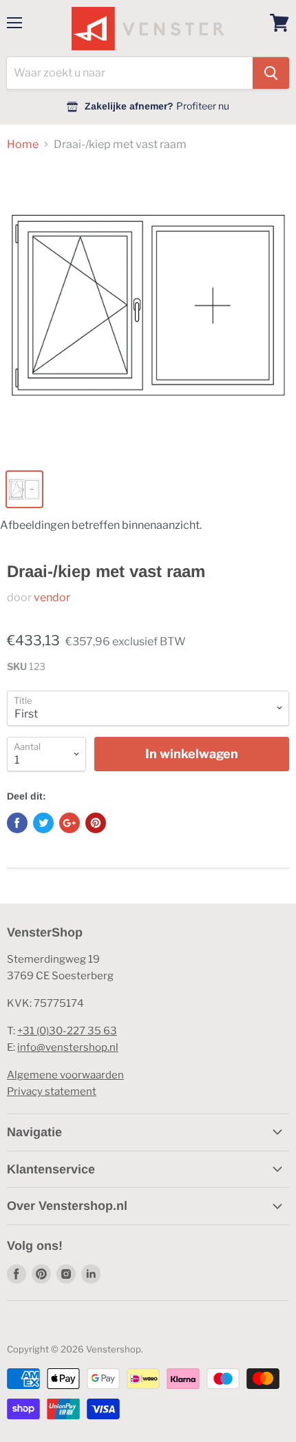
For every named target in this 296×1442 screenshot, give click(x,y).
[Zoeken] (271, 73)
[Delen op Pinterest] (95, 823)
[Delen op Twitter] (43, 823)
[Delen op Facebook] (17, 823)
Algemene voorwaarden (65, 1075)
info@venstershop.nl (67, 1047)
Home (23, 144)
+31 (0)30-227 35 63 (67, 1031)
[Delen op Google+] (69, 823)
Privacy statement (51, 1091)
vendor (52, 597)
